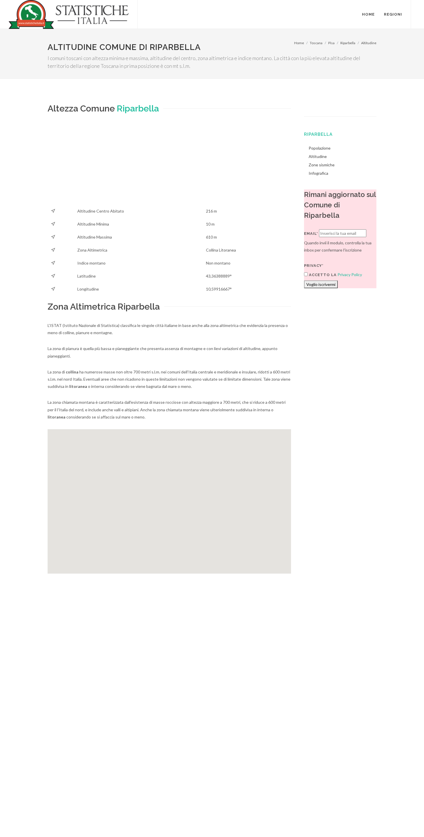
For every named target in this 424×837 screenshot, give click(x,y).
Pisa (331, 43)
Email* (311, 233)
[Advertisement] (169, 164)
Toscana (316, 43)
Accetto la (322, 275)
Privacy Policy (349, 274)
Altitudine (368, 43)
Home (299, 43)
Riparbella (347, 43)
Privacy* (314, 265)
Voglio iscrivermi (320, 284)
